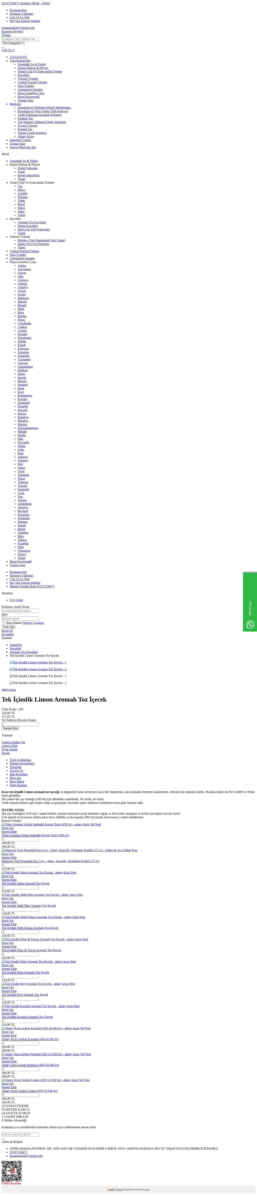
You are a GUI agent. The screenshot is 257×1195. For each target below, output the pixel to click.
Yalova (22, 540)
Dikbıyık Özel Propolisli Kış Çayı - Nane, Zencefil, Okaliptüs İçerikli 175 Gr (50, 861)
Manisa (22, 424)
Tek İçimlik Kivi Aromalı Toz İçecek (25, 994)
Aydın (21, 294)
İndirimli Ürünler (20, 140)
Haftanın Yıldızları (21, 13)
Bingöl (22, 305)
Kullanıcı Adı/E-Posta (15, 607)
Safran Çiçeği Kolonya (32, 133)
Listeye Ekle (9, 745)
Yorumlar (15, 767)
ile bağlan (8, 634)
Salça (21, 211)
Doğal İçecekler (28, 226)
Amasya (23, 280)
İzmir (21, 388)
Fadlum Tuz (25, 118)
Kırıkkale (24, 518)
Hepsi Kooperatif (29, 96)
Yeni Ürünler (26, 86)
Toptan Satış (25, 100)
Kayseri (23, 399)
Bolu (21, 312)
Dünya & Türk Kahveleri (34, 229)
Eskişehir (23, 355)
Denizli (22, 334)
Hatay (21, 374)
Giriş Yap (8, 626)
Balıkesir (23, 298)
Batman (23, 522)
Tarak (21, 171)
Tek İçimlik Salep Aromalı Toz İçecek (26, 883)
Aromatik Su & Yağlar (32, 64)
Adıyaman (24, 269)
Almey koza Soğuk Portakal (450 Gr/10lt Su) (30, 1065)
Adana (22, 265)
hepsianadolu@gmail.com (18, 27)
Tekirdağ (23, 475)
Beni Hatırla (14, 623)
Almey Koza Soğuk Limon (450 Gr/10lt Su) (30, 1091)
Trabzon (23, 482)
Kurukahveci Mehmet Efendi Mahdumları (44, 107)
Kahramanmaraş (28, 428)
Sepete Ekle (10, 728)
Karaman (23, 514)
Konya (22, 413)
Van (20, 496)
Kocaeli (23, 410)
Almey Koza (26, 136)
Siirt (20, 464)
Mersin (22, 381)
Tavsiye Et (16, 770)
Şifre (5, 614)
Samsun (23, 460)
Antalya (23, 287)
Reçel (21, 204)
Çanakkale (24, 323)
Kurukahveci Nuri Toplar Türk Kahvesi (43, 111)
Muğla (22, 435)
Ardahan (23, 532)
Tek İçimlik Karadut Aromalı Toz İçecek (27, 1017)
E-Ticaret (118, 1189)
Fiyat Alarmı (9, 749)
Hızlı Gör (8, 828)
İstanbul (23, 384)
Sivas (21, 471)
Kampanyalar (18, 10)
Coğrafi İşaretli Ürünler (32, 82)
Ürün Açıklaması (20, 760)
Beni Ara (15, 778)
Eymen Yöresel (27, 125)
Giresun (23, 363)
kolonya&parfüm (28, 175)
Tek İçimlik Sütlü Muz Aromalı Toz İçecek (29, 905)
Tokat (21, 478)
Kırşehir (23, 406)
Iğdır (21, 536)
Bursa (21, 319)
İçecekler (23, 75)
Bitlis (21, 309)
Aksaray (23, 507)
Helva (21, 189)
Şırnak (22, 525)
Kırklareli (24, 402)
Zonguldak (25, 503)
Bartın (21, 529)
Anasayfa (16, 644)
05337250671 (26, 3)
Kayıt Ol (7, 630)
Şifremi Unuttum (33, 623)
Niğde (21, 446)
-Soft (110, 1189)
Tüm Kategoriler (20, 60)
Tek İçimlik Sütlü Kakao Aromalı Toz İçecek (30, 928)
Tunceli (22, 485)
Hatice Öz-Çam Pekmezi (33, 244)
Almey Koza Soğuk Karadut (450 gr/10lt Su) (30, 1039)
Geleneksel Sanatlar (30, 89)
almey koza (9, 689)
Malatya (23, 420)
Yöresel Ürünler (28, 78)
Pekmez (23, 197)
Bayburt (23, 511)
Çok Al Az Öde (20, 17)
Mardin (22, 431)
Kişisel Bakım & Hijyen (33, 68)
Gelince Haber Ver (13, 742)
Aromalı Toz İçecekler (32, 222)
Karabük (23, 543)
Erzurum (23, 352)
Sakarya (23, 457)
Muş (20, 439)
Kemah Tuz (25, 129)
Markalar (15, 104)
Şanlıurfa (23, 489)
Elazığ (22, 345)
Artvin (22, 291)
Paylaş (6, 753)
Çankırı (22, 327)
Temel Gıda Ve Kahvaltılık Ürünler (40, 71)
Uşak (21, 493)
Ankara (22, 283)
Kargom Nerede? (12, 31)
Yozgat (22, 500)
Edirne (22, 341)
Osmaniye (24, 550)
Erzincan (23, 348)
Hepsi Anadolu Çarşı (31, 93)
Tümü (21, 179)
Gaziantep (24, 359)
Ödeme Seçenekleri (22, 763)
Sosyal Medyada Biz (23, 147)
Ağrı (20, 276)
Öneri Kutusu (18, 785)
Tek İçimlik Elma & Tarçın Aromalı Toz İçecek (31, 950)
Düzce (22, 554)
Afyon (22, 272)
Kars (21, 392)
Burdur (22, 316)
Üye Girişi (16, 600)
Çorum (22, 330)
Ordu (21, 449)
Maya (21, 208)
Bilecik (22, 301)
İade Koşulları (19, 774)
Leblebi (22, 193)
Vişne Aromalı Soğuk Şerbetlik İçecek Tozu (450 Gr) (35, 835)
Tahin (21, 200)
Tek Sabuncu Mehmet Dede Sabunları (42, 122)
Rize (20, 453)
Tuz (20, 186)
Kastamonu (25, 395)
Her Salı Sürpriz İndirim (25, 21)
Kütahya (23, 417)
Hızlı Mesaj (17, 781)
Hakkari (23, 370)
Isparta (22, 377)
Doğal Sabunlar (28, 168)
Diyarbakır (24, 337)
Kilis (21, 547)
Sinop (21, 467)
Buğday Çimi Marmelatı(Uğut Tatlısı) (41, 240)
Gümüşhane (25, 366)
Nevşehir (23, 442)
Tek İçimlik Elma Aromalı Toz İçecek (25, 972)
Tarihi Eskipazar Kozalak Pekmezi (39, 114)
